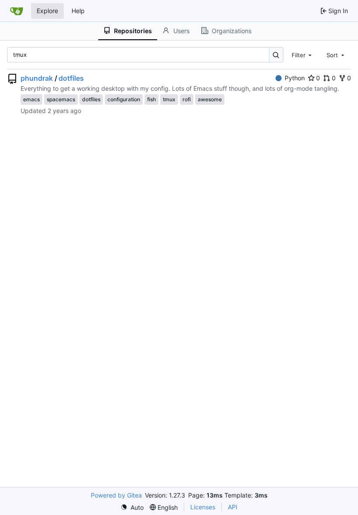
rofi (186, 99)
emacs (31, 99)
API (233, 507)
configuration (123, 99)
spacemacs (61, 99)
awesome (210, 99)
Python (295, 78)
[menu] (132, 507)
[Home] (16, 11)
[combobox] (302, 54)
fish (151, 99)
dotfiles (71, 78)
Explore (47, 10)
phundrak (37, 78)
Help (78, 10)
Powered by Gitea (116, 495)
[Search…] (276, 54)
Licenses (202, 507)
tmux (169, 99)
